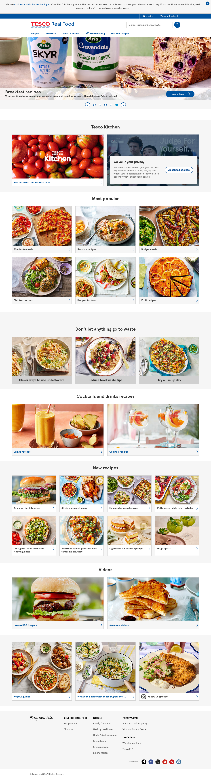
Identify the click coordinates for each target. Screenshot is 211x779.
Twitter (157, 761)
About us (68, 729)
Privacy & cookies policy (134, 723)
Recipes (35, 33)
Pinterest (171, 761)
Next (123, 104)
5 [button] (116, 105)
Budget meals (100, 741)
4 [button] (111, 105)
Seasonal (51, 33)
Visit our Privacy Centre (134, 729)
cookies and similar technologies (32, 4)
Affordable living (95, 33)
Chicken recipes (101, 746)
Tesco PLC (127, 749)
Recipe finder (71, 723)
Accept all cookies (179, 170)
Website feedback (131, 743)
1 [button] (94, 105)
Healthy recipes (120, 33)
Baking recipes (100, 752)
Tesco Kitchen (71, 33)
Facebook (150, 761)
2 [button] (100, 105)
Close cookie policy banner (207, 3)
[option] (42, 230)
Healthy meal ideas (103, 729)
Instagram (178, 761)
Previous (87, 104)
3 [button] (105, 105)
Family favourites (102, 723)
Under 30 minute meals (105, 735)
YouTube (164, 761)
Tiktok (143, 761)
